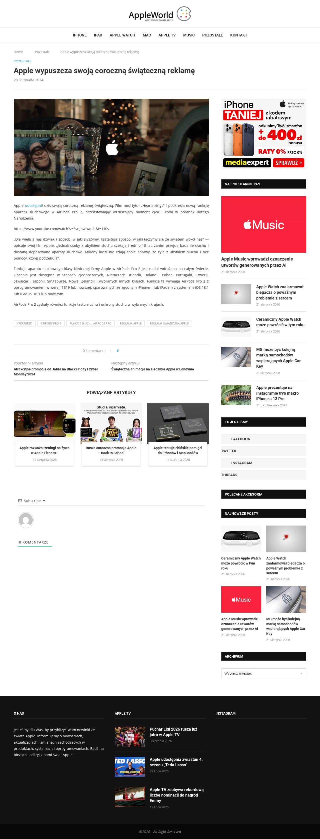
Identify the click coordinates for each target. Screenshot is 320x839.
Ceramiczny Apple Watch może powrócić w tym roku (280, 322)
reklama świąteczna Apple (169, 323)
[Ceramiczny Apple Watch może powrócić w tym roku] (236, 327)
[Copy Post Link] (133, 350)
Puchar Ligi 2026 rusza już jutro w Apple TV (173, 732)
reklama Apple (131, 323)
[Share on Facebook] (127, 350)
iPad (98, 35)
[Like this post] (121, 350)
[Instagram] (25, 13)
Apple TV (167, 35)
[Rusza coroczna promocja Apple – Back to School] (111, 423)
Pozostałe (212, 35)
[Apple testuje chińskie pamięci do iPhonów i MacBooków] (178, 423)
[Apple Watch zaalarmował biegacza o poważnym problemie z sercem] (236, 294)
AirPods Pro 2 (51, 323)
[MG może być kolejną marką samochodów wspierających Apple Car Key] (236, 357)
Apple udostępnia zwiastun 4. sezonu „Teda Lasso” (176, 762)
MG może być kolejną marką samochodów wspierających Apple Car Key (278, 358)
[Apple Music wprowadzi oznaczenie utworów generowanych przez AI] (263, 224)
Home (18, 51)
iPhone (79, 35)
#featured (24, 323)
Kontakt (238, 35)
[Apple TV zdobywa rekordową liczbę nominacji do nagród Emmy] (130, 797)
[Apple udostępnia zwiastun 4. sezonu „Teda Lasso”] (130, 767)
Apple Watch (122, 35)
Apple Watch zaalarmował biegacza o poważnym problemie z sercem (280, 292)
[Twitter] (20, 13)
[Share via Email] (140, 350)
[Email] (41, 13)
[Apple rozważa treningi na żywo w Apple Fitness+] (45, 423)
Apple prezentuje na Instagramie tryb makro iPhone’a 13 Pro (277, 393)
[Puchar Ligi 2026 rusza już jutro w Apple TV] (130, 737)
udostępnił (34, 205)
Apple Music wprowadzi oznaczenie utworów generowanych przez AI (257, 262)
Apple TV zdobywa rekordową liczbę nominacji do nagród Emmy (177, 795)
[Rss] (35, 13)
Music (189, 35)
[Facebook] (16, 13)
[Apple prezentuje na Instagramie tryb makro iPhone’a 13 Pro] (236, 395)
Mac (147, 35)
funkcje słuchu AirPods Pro (91, 323)
